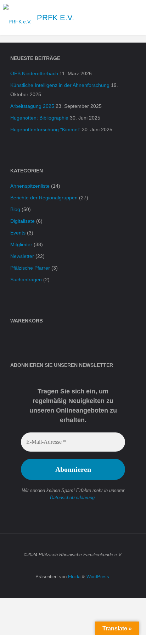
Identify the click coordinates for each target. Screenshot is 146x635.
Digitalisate (22, 221)
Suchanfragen (26, 279)
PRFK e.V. (55, 17)
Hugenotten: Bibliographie (39, 118)
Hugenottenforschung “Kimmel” (45, 129)
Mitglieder (21, 244)
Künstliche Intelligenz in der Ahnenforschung (60, 85)
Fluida (73, 576)
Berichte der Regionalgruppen (44, 197)
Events (18, 233)
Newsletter (22, 256)
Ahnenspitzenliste (30, 186)
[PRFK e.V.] (17, 18)
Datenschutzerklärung (72, 497)
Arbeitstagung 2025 (32, 106)
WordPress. (98, 576)
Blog (15, 209)
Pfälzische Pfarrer (30, 268)
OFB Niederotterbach (34, 73)
